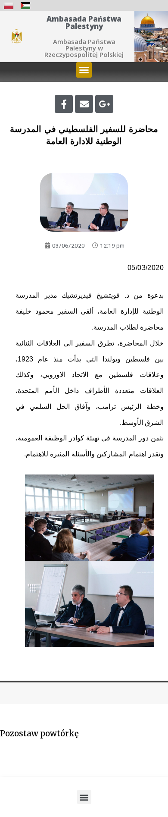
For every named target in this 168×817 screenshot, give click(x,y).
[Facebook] (64, 104)
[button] (84, 70)
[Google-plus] (104, 104)
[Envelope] (84, 104)
